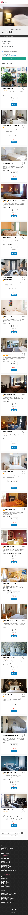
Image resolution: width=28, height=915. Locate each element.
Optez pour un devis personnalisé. (9, 55)
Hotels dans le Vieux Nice (6, 865)
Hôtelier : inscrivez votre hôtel (7, 848)
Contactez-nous (5, 855)
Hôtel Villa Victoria (10, 772)
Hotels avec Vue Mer (5, 867)
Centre (8, 207)
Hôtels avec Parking (5, 897)
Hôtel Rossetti (8, 163)
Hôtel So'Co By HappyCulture (8, 278)
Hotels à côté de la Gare (6, 860)
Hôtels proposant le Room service (8, 901)
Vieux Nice (9, 170)
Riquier (8, 133)
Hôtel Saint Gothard (10, 237)
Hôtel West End (8, 809)
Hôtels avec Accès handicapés (7, 894)
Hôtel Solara (7, 316)
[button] (22, 2)
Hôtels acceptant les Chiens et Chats (8, 893)
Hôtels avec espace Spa (6, 902)
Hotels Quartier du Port (5, 869)
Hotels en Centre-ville (5, 862)
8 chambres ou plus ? (6, 54)
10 (6, 835)
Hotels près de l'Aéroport (6, 866)
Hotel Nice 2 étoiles (5, 879)
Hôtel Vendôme (8, 472)
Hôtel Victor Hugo (9, 509)
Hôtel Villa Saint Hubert (11, 735)
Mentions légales (4, 847)
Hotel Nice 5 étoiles (5, 883)
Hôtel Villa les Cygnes (10, 620)
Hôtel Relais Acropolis (11, 126)
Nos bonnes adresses (5, 849)
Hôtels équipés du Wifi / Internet (7, 896)
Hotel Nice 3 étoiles (5, 881)
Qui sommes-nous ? (5, 845)
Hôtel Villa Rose (8, 695)
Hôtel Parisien (8, 88)
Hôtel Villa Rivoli (9, 657)
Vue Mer (13, 361)
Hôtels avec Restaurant (6, 899)
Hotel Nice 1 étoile (4, 878)
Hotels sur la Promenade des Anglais (8, 870)
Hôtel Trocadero (9, 394)
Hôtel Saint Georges (10, 200)
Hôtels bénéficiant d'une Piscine (7, 898)
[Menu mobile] (26, 3)
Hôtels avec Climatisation (6, 892)
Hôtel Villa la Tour (9, 583)
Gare (11, 244)
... (9, 835)
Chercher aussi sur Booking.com (10, 51)
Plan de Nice (7, 874)
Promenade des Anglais (12, 553)
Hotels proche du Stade (6, 861)
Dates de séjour (7, 41)
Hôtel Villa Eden (8, 546)
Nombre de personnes (8, 46)
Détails (14, 104)
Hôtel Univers (7, 431)
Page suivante (14, 835)
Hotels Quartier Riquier (5, 864)
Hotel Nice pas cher (5, 885)
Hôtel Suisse (7, 354)
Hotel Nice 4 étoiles (5, 882)
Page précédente (5, 833)
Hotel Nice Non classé (5, 886)
